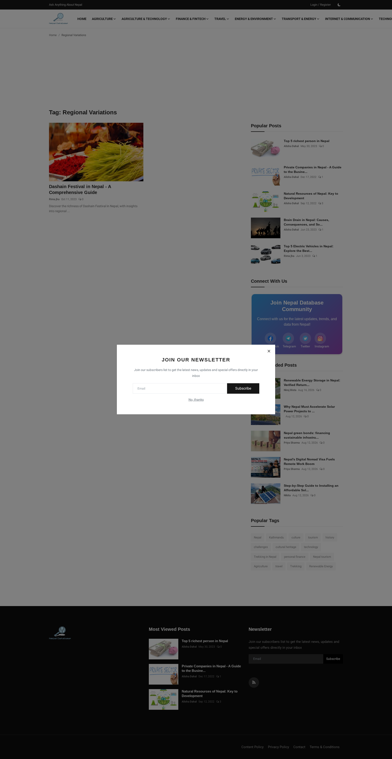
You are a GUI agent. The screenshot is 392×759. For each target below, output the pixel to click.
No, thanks (196, 399)
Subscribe (243, 388)
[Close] (269, 351)
